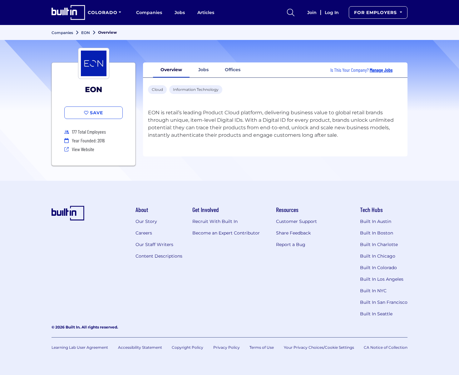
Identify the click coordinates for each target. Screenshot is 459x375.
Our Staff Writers (154, 244)
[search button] (290, 12)
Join (312, 12)
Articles (205, 12)
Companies (149, 12)
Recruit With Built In (215, 221)
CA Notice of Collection (385, 347)
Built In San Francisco (383, 302)
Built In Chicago (377, 256)
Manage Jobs (381, 70)
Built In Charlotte (379, 244)
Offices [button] (232, 69)
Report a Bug (290, 244)
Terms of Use (261, 347)
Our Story (146, 221)
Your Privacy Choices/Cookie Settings (319, 347)
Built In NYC (373, 291)
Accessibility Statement (140, 347)
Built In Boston (376, 233)
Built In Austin (375, 221)
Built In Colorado (378, 267)
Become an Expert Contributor (226, 233)
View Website (83, 149)
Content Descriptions (159, 256)
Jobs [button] (203, 69)
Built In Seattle (376, 314)
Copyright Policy (187, 347)
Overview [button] (171, 69)
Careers (144, 233)
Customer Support (296, 221)
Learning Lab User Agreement (80, 347)
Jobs (180, 12)
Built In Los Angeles (381, 279)
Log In (332, 12)
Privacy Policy (226, 347)
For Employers (376, 12)
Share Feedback (293, 233)
